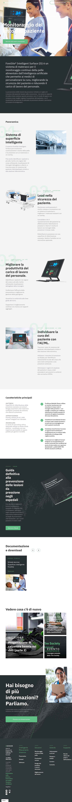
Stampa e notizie (52, 757)
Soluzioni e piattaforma (18, 2)
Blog (42, 2)
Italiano (4, 800)
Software (21, 762)
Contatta (52, 765)
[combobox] (4, 800)
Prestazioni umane (38, 759)
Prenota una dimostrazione (59, 2)
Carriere (52, 761)
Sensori (21, 759)
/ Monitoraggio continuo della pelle (26, 16)
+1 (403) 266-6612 (9, 758)
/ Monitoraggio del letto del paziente (47, 16)
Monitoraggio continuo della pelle (39, 753)
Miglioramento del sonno (39, 773)
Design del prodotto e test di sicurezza (38, 766)
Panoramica (22, 756)
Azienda (36, 2)
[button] (18, 2)
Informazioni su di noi (53, 752)
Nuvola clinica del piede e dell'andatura (67, 756)
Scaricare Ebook (13, 528)
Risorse (29, 2)
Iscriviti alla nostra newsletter (15, 41)
